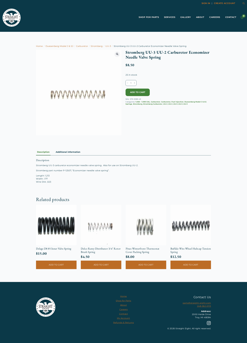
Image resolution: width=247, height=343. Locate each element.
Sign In (206, 3)
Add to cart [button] (56, 265)
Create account (224, 3)
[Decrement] (127, 83)
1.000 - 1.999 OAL (142, 102)
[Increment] (134, 83)
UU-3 (108, 46)
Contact (230, 17)
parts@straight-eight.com (197, 303)
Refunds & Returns (123, 322)
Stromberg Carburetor (152, 104)
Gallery (185, 17)
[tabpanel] (123, 170)
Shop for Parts (149, 17)
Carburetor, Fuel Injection (172, 102)
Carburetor (82, 46)
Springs (129, 104)
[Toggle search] (243, 3)
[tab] (43, 152)
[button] (117, 54)
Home (39, 46)
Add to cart (137, 92)
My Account (123, 318)
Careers (214, 17)
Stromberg (97, 46)
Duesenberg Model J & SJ (59, 46)
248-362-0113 (204, 306)
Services (169, 17)
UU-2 (165, 104)
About (200, 17)
